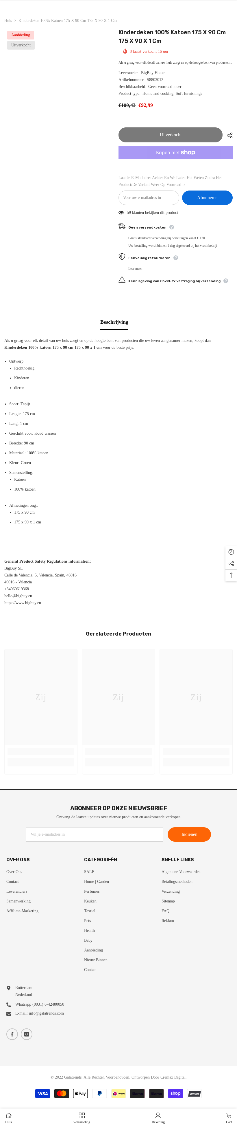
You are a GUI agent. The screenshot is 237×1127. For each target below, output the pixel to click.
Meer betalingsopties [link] (175, 162)
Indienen (189, 834)
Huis (8, 20)
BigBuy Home (152, 73)
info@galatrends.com (46, 1013)
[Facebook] (12, 1034)
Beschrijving (114, 322)
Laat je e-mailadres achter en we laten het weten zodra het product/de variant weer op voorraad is (170, 181)
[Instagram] (26, 1034)
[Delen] (228, 135)
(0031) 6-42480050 (48, 1004)
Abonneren (207, 197)
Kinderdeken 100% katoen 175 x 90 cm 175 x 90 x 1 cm (172, 36)
